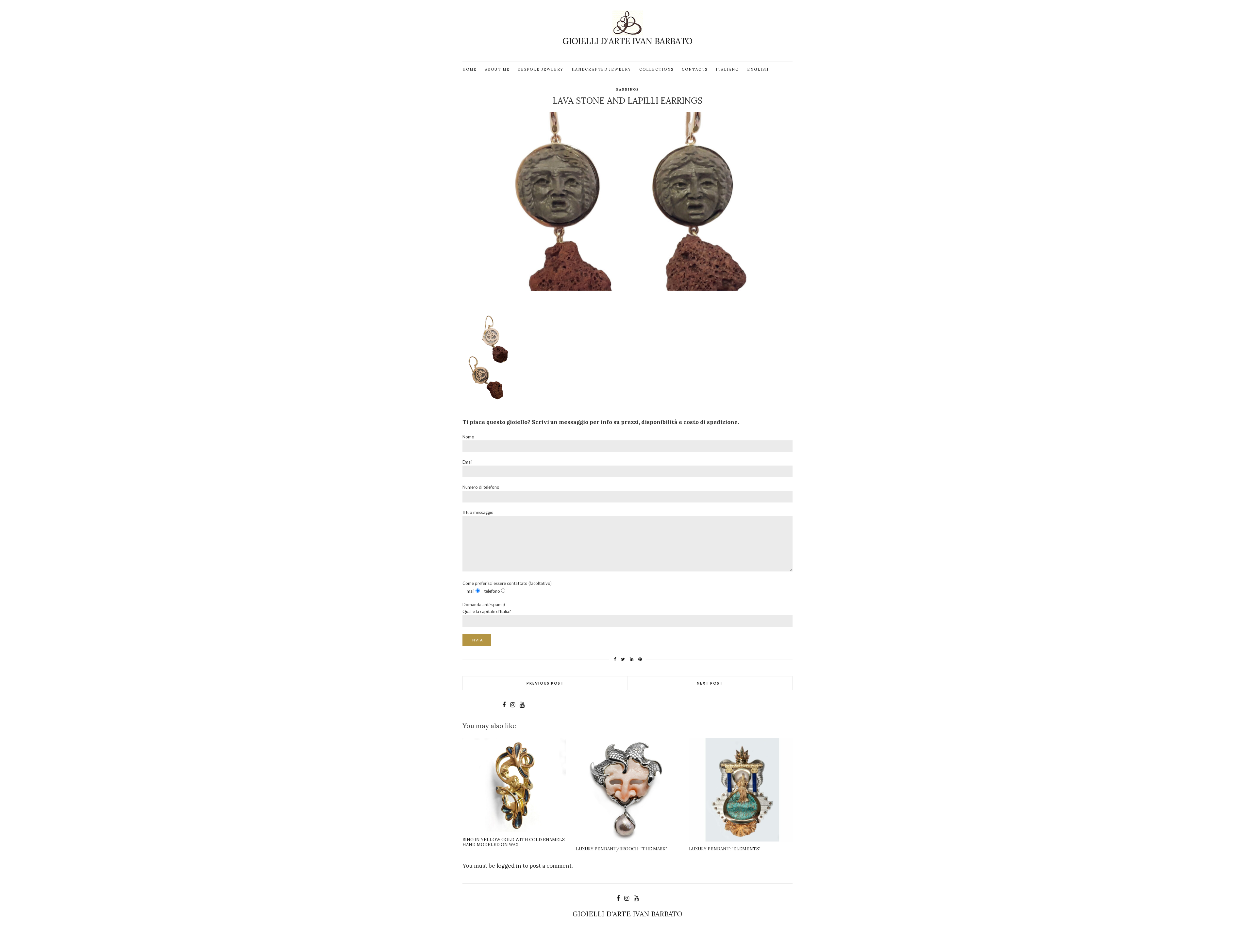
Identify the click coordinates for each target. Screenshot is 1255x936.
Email (467, 462)
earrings (627, 89)
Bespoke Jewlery (540, 69)
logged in (508, 865)
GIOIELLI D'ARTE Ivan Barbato (627, 41)
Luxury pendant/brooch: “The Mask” (621, 849)
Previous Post (545, 683)
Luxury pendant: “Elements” (725, 849)
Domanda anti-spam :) (486, 608)
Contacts (695, 69)
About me (497, 69)
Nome (468, 436)
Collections (656, 69)
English (758, 69)
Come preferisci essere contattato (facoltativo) (507, 587)
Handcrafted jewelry (601, 69)
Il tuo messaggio (478, 512)
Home (469, 69)
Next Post (710, 683)
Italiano (727, 69)
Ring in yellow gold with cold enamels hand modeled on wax (513, 842)
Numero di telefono (480, 487)
